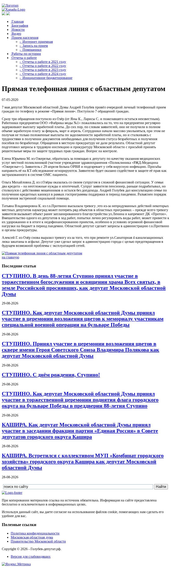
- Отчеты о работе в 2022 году (43, 66)
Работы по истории (26, 54)
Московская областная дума (32, 537)
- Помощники (30, 50)
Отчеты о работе (24, 58)
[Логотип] (10, 5)
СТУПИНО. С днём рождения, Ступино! (51, 375)
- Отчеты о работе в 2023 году (43, 70)
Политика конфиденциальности (35, 533)
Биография (19, 25)
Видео (16, 33)
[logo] (12, 493)
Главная (17, 21)
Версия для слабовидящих (31, 556)
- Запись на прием (34, 46)
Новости (18, 29)
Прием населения (24, 38)
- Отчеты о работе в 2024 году (43, 74)
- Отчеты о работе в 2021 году (43, 62)
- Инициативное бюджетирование (46, 78)
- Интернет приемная (36, 42)
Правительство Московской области (38, 541)
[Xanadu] (13, 9)
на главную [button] (10, 257)
